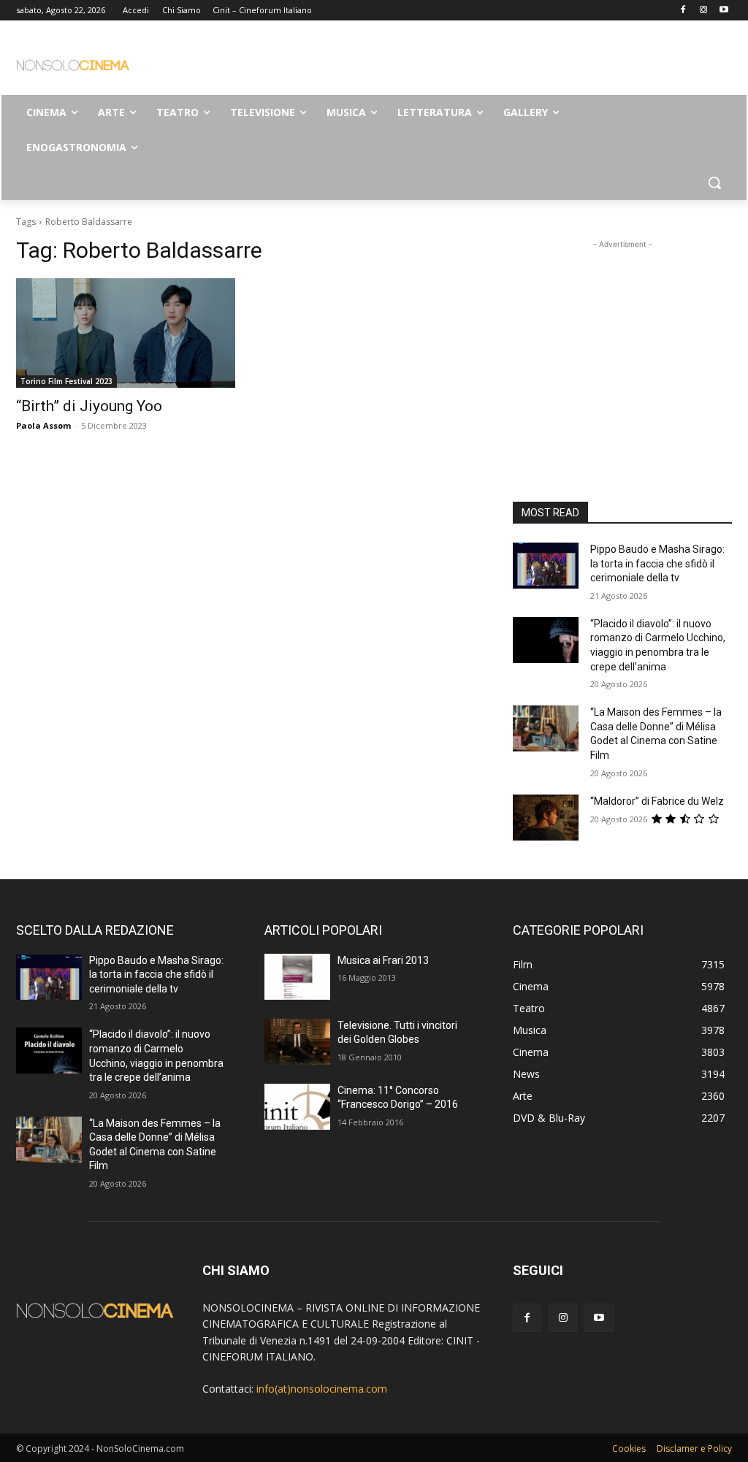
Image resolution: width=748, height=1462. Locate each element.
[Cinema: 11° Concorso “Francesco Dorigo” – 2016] (297, 1107)
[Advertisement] (359, 63)
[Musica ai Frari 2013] (297, 977)
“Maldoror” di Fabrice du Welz (657, 801)
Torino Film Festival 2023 (66, 381)
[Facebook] (683, 10)
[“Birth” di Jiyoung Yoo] (125, 333)
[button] (714, 182)
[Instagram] (703, 10)
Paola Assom (43, 425)
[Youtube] (723, 10)
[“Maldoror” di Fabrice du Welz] (546, 818)
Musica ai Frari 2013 (383, 960)
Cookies (629, 1448)
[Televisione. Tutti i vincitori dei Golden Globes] (297, 1042)
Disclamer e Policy (694, 1448)
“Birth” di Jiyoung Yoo (89, 406)
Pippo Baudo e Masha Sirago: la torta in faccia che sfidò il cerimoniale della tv (657, 563)
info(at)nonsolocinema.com (321, 1389)
